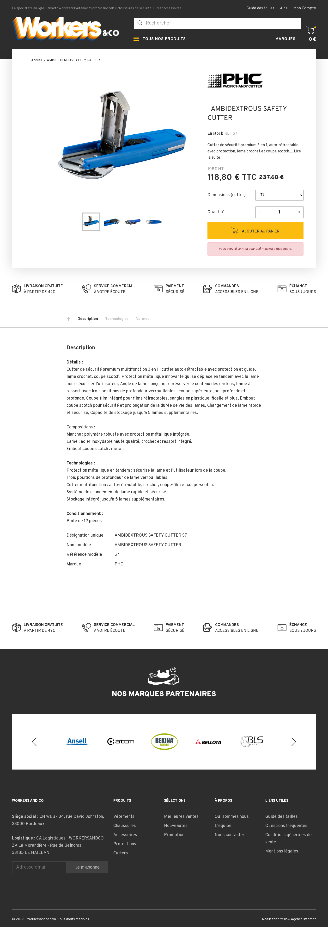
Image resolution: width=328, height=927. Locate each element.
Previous (34, 741)
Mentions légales (281, 851)
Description (88, 319)
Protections (124, 844)
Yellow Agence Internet (298, 919)
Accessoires (125, 835)
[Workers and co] (69, 30)
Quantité (216, 212)
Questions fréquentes (286, 826)
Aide (284, 8)
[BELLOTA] (208, 741)
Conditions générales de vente (288, 838)
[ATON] (120, 741)
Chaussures (124, 826)
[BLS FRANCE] (251, 742)
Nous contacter (229, 835)
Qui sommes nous (232, 817)
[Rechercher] (140, 23)
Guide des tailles (260, 8)
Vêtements (123, 817)
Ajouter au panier (260, 231)
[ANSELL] (77, 741)
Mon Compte (304, 8)
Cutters (120, 853)
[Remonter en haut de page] (68, 319)
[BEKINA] (164, 741)
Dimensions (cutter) (226, 195)
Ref (228, 133)
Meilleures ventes (181, 817)
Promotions (175, 835)
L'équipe (223, 826)
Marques (285, 39)
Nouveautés (176, 826)
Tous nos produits (164, 39)
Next (294, 741)
